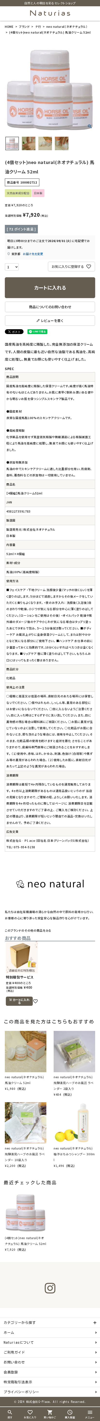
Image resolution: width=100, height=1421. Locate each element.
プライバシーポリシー (21, 1392)
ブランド (24, 26)
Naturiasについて (19, 1342)
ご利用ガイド (14, 1352)
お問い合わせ (14, 1362)
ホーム (9, 1332)
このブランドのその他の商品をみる (28, 930)
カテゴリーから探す (20, 1322)
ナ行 (38, 26)
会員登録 (11, 1372)
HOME (9, 26)
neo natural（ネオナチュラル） (66, 26)
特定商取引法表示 (18, 1382)
